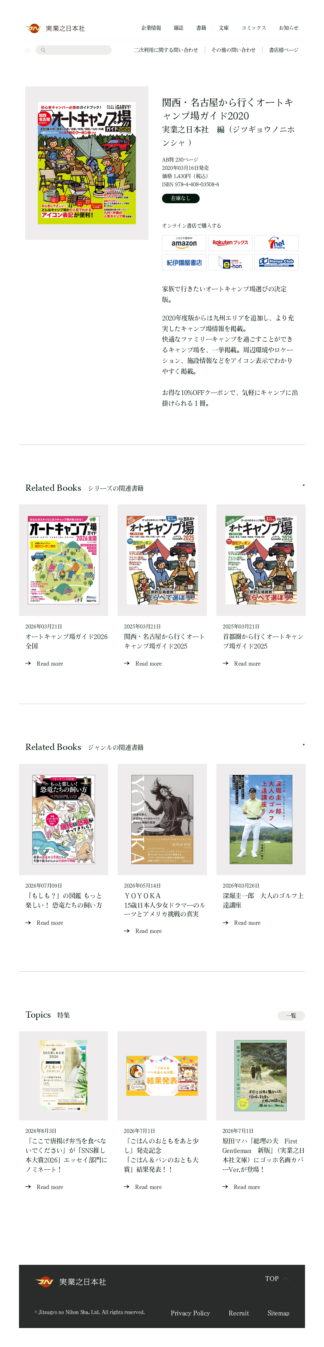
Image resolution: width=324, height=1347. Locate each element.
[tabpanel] (63, 586)
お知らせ (289, 27)
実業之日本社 (185, 129)
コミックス (253, 27)
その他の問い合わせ (233, 49)
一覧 (291, 1015)
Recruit (239, 1313)
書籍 (201, 27)
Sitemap (278, 1313)
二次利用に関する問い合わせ (166, 49)
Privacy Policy (190, 1313)
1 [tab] (304, 485)
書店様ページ (284, 49)
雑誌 (179, 27)
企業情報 (151, 27)
